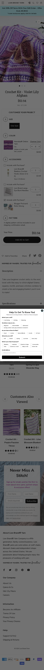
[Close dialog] (42, 310)
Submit (22, 357)
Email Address (6, 350)
